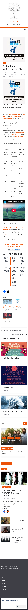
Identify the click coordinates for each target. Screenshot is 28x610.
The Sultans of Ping (20, 132)
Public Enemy (22, 74)
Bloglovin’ (18, 246)
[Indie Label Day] (14, 367)
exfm (21, 244)
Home (2, 574)
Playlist (8, 487)
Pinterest (19, 242)
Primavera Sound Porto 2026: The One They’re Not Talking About (19, 520)
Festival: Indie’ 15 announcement (7, 319)
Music (4, 487)
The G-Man (14, 72)
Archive (4, 437)
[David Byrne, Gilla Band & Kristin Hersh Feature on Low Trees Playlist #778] (5, 540)
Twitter (23, 227)
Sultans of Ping (5, 76)
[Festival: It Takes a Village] (14, 343)
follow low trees (6, 463)
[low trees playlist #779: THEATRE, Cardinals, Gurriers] (14, 478)
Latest (4, 62)
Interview (17, 437)
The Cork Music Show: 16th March (12, 330)
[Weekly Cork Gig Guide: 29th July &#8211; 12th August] (7, 301)
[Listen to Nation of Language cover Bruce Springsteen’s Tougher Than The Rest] (5, 530)
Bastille (18, 116)
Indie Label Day (8, 387)
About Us (3, 589)
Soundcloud (10, 246)
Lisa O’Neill (14, 134)
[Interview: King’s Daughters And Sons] (14, 428)
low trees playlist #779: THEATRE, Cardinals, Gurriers (11, 493)
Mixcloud (6, 244)
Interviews (3, 586)
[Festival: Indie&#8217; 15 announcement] (7, 315)
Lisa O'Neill (16, 74)
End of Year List (11, 437)
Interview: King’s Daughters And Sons (12, 440)
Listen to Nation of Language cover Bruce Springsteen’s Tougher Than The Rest (18, 529)
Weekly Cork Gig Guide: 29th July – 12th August (7, 306)
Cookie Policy (5, 604)
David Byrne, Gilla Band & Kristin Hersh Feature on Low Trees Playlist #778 (19, 539)
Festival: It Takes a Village (11, 358)
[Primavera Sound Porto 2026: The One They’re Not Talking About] (5, 521)
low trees (14, 21)
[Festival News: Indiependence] (18, 301)
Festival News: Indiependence (17, 305)
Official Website (7, 227)
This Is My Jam (14, 244)
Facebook (16, 227)
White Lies (11, 76)
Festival (5, 74)
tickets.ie (7, 234)
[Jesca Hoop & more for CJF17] (14, 396)
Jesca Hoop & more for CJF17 (12, 411)
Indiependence (10, 74)
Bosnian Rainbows (7, 118)
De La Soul (13, 116)
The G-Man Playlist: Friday (18, 334)
